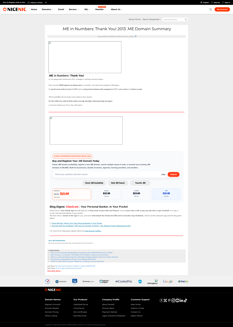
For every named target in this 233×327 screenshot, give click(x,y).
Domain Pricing (51, 312)
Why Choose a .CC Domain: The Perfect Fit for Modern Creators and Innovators (79, 255)
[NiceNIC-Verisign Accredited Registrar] (61, 281)
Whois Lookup (51, 316)
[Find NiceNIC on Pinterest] (169, 301)
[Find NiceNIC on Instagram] (173, 301)
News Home (135, 19)
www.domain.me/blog (93, 231)
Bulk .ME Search (118, 183)
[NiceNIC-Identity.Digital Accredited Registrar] (104, 281)
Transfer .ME (140, 183)
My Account (222, 9)
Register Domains (52, 304)
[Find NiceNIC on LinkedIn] (181, 301)
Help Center (136, 304)
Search (173, 174)
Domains (46, 9)
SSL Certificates (80, 312)
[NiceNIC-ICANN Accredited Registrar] (47, 281)
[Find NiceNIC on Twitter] (165, 301)
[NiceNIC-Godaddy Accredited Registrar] (88, 281)
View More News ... (54, 271)
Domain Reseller (52, 308)
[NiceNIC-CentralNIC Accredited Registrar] (124, 281)
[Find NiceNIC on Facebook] (161, 301)
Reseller (100, 8)
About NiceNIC (108, 304)
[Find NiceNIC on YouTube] (177, 301)
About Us (115, 9)
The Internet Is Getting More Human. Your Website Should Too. (73, 259)
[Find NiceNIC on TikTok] (185, 301)
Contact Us (135, 312)
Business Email (80, 316)
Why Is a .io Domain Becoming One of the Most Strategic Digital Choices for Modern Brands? (84, 257)
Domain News (108, 308)
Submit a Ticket (137, 308)
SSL (86, 9)
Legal (104, 316)
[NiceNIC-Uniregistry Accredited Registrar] (153, 281)
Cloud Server (79, 308)
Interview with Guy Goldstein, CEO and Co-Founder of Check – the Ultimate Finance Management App (91, 226)
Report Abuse (136, 316)
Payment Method (109, 312)
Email (61, 9)
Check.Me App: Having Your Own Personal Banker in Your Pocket (77, 223)
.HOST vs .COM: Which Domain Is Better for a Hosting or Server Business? (77, 261)
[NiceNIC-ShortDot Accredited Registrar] (183, 281)
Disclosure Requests (116, 316)
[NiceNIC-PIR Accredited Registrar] (140, 281)
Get (57, 240)
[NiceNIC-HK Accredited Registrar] (74, 281)
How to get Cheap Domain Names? (69, 268)
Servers (73, 9)
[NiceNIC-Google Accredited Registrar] (168, 281)
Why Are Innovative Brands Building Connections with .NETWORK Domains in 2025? (82, 253)
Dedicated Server (81, 304)
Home (34, 9)
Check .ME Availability (94, 183)
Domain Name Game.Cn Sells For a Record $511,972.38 (75, 266)
